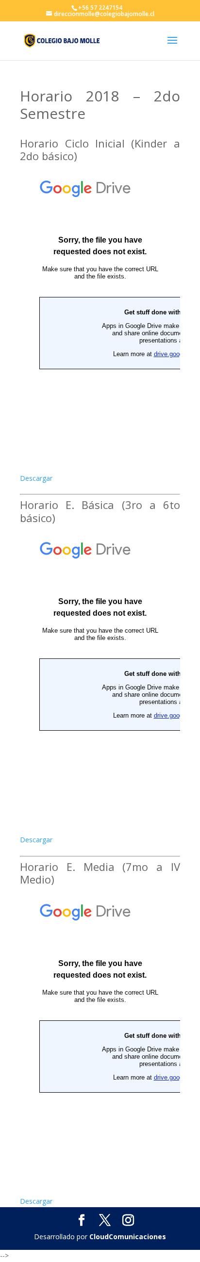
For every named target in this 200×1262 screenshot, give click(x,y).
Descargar (36, 478)
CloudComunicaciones (127, 1236)
